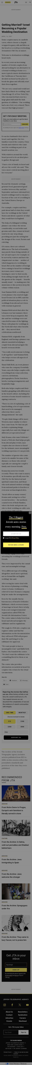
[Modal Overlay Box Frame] (16, 532)
